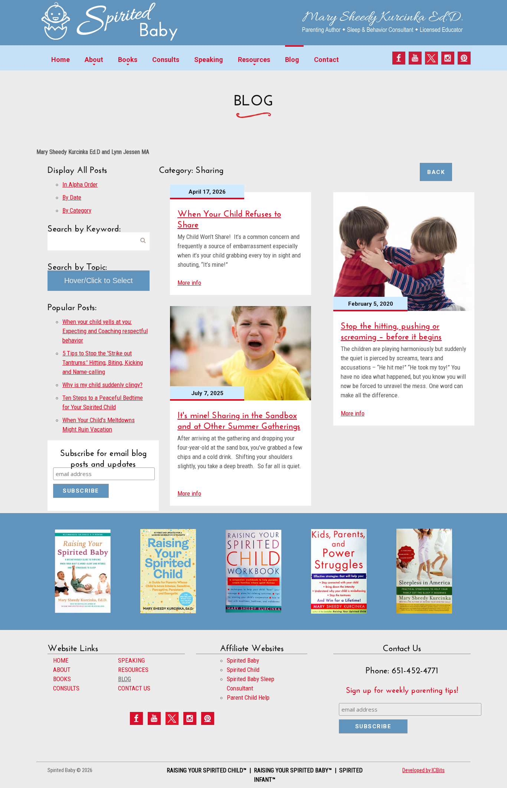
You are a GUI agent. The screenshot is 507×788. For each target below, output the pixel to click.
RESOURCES (133, 669)
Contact (326, 59)
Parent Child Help (248, 697)
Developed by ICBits (423, 770)
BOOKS (62, 679)
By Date (71, 197)
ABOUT (62, 669)
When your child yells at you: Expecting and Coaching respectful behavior (105, 331)
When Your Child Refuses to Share (229, 217)
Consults (165, 59)
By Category (76, 210)
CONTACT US (134, 688)
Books (127, 59)
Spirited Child (243, 669)
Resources (254, 59)
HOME (61, 660)
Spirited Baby (243, 660)
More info (189, 282)
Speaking (208, 59)
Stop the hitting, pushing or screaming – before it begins (391, 329)
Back (436, 172)
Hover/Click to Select (98, 280)
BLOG (124, 679)
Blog (292, 59)
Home (60, 59)
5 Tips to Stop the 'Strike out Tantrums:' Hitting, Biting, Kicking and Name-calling (102, 362)
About (94, 59)
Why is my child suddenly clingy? (102, 384)
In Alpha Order (80, 184)
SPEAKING (131, 660)
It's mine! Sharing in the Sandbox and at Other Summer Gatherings (238, 419)
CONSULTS (66, 688)
